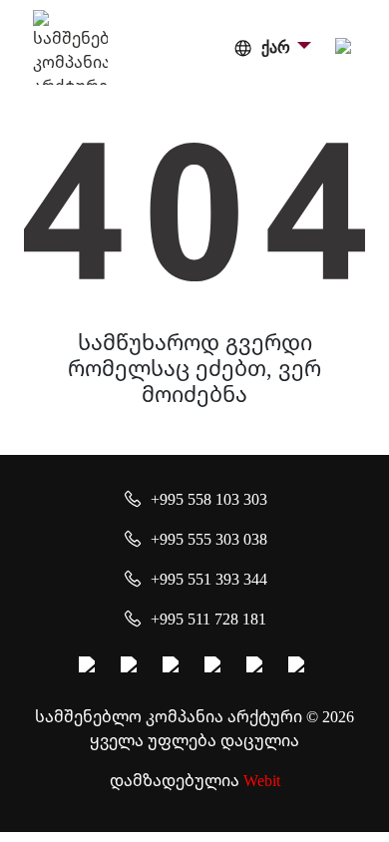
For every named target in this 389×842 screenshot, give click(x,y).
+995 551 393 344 (209, 579)
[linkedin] (257, 667)
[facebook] (90, 667)
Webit (261, 780)
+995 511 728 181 (208, 619)
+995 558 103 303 (209, 499)
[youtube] (173, 667)
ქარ (275, 47)
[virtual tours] (215, 667)
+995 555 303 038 (209, 539)
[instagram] (132, 667)
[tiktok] (299, 667)
